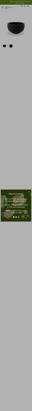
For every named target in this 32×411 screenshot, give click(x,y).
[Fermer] (29, 191)
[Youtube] (16, 217)
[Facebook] (13, 217)
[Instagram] (18, 217)
